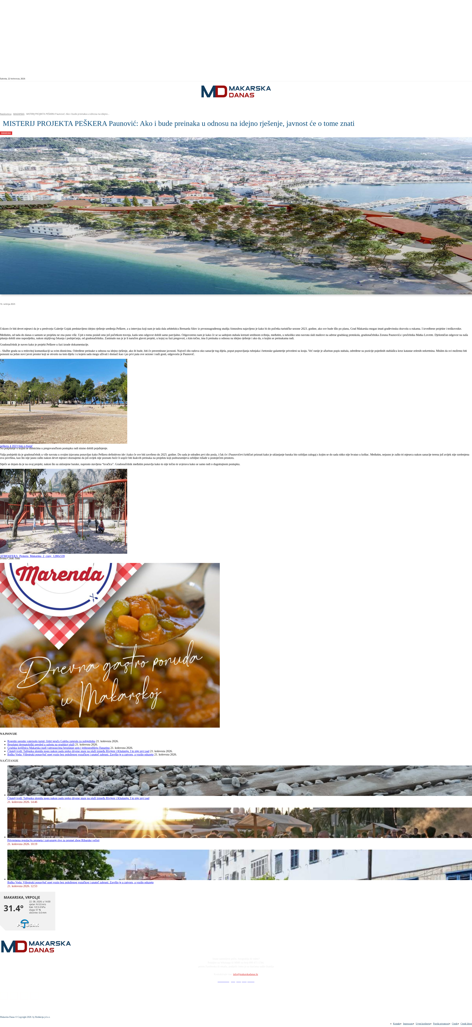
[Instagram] (446, 79)
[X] (46, 313)
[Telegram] (85, 313)
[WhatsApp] (59, 313)
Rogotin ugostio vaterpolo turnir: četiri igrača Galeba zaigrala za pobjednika (51, 741)
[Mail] (450, 79)
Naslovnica (5, 114)
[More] (99, 313)
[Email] (72, 313)
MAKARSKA (19, 114)
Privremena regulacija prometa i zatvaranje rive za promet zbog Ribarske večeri (53, 840)
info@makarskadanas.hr (245, 974)
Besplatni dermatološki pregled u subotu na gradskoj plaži (40, 744)
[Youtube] (455, 79)
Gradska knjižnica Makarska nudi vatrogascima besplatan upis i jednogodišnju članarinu (58, 747)
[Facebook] (442, 79)
